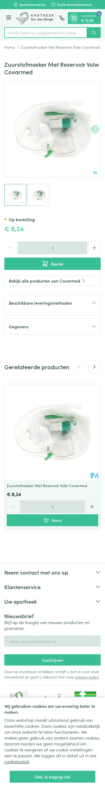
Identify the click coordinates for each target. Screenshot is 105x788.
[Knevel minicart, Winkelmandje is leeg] (74, 18)
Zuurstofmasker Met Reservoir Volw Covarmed (47, 485)
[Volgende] (95, 129)
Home (9, 47)
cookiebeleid (16, 761)
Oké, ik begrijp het (52, 777)
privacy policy (87, 677)
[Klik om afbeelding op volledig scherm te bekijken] (52, 129)
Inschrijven (52, 660)
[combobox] (45, 32)
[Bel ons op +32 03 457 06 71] (62, 18)
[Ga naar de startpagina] (36, 18)
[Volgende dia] (94, 366)
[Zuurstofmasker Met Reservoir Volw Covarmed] (52, 432)
